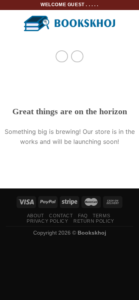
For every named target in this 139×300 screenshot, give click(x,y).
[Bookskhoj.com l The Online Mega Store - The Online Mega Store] (69, 24)
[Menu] (10, 23)
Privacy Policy (47, 221)
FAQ (83, 215)
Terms (101, 215)
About (35, 215)
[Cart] (129, 23)
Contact (61, 215)
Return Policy (93, 221)
